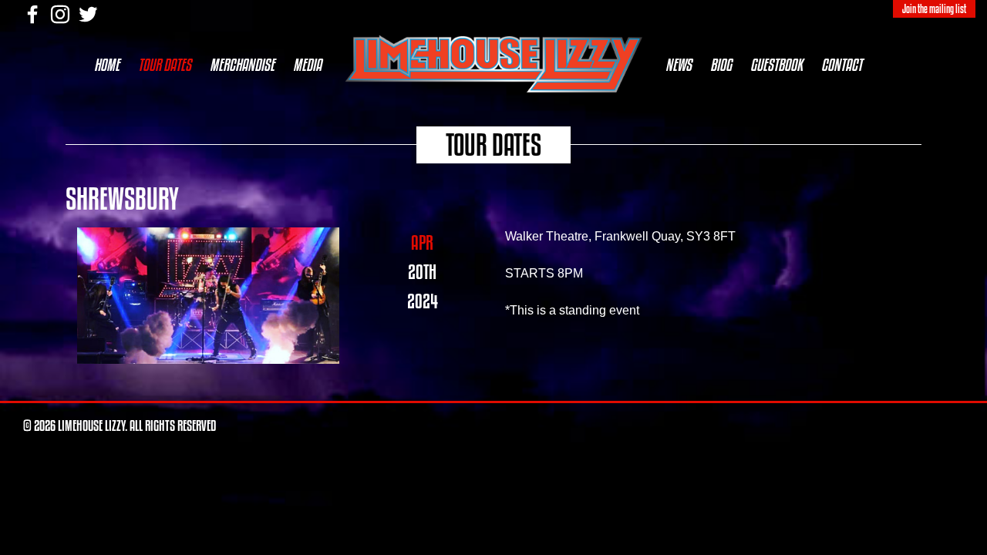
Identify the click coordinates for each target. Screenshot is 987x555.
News (678, 65)
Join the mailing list (934, 8)
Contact (841, 65)
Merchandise (242, 65)
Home (107, 65)
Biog (721, 65)
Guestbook (776, 65)
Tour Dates (164, 65)
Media (307, 65)
